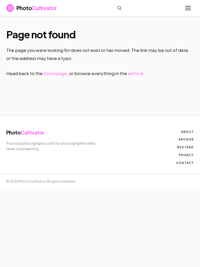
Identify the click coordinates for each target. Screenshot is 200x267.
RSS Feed (185, 147)
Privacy (186, 155)
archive (135, 73)
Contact (185, 163)
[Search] (119, 8)
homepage (55, 73)
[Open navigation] (188, 8)
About (187, 132)
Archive (186, 139)
